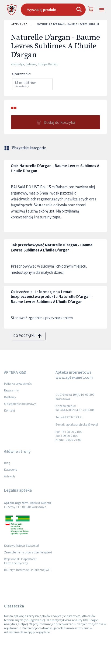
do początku (24, 335)
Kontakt (9, 410)
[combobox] (53, 9)
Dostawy (10, 397)
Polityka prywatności (18, 383)
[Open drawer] (101, 10)
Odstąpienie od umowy (20, 404)
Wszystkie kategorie (29, 148)
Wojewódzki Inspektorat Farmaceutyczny (20, 561)
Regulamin (11, 390)
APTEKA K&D (19, 24)
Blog (7, 463)
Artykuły (10, 476)
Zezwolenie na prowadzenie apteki (28, 552)
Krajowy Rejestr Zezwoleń (21, 545)
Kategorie (10, 469)
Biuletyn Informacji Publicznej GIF (27, 570)
